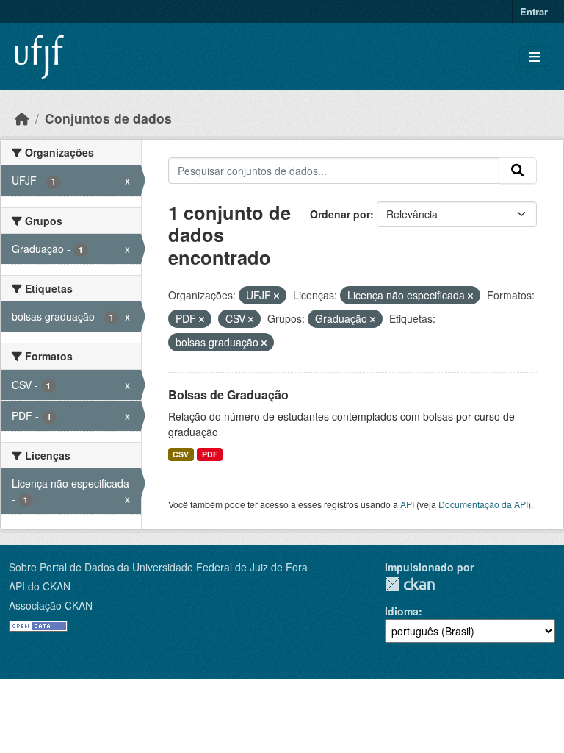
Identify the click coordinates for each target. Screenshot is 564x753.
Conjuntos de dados (108, 118)
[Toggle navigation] (534, 57)
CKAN (410, 584)
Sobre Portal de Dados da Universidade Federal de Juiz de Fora (158, 567)
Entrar (534, 11)
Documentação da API (483, 504)
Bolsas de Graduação (228, 394)
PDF (209, 454)
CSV (181, 454)
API (407, 504)
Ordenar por (340, 214)
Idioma (402, 611)
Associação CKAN (51, 605)
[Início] (22, 118)
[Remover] (276, 295)
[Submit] (518, 170)
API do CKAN (39, 586)
